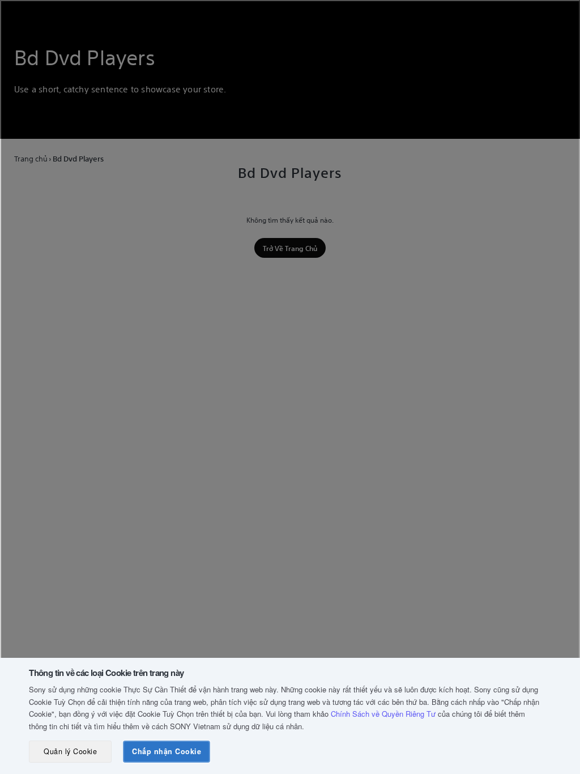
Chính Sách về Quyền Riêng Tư (383, 713)
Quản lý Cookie (70, 751)
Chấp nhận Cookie (166, 751)
